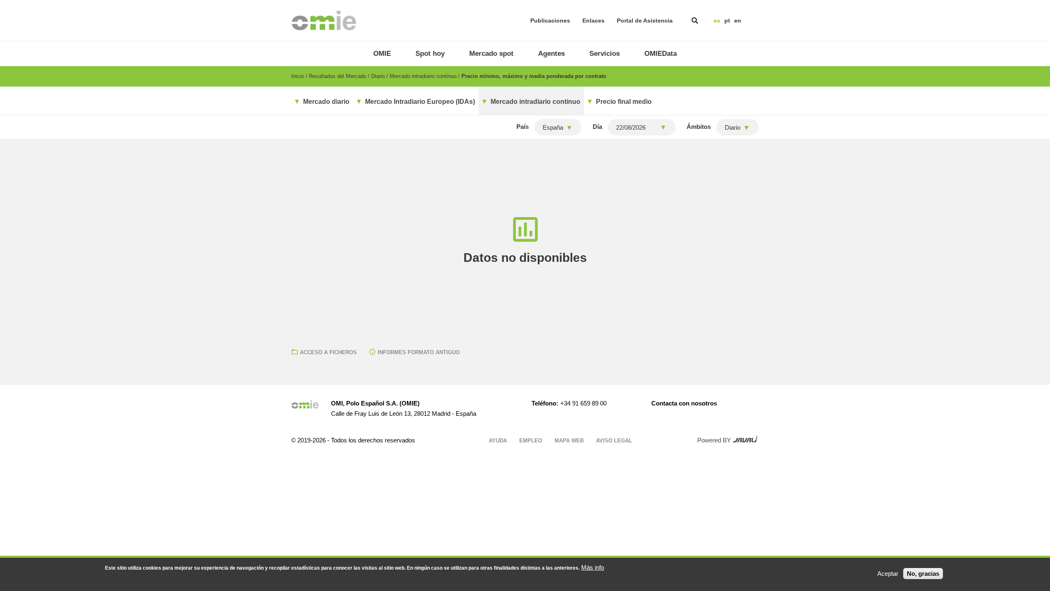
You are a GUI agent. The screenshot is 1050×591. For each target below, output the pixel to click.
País (522, 126)
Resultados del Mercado (337, 76)
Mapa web (569, 441)
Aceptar (887, 573)
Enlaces (593, 20)
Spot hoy (430, 53)
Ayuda (498, 441)
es (717, 20)
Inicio (297, 76)
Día (597, 126)
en (737, 20)
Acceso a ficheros (328, 352)
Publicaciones (550, 20)
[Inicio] (323, 20)
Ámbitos (699, 126)
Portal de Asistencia (645, 20)
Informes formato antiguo (419, 352)
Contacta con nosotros (684, 403)
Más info (592, 567)
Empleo (530, 441)
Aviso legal (614, 441)
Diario (378, 76)
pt (727, 20)
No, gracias (923, 573)
